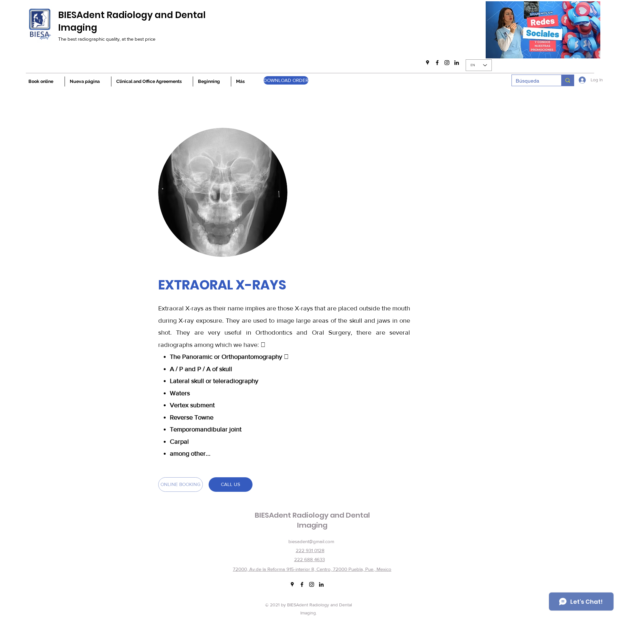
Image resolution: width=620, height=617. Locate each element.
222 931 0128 (310, 550)
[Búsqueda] (567, 80)
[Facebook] (437, 62)
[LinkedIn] (456, 62)
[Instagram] (447, 62)
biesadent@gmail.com (311, 541)
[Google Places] (427, 62)
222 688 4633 (309, 559)
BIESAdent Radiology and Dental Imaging (132, 21)
